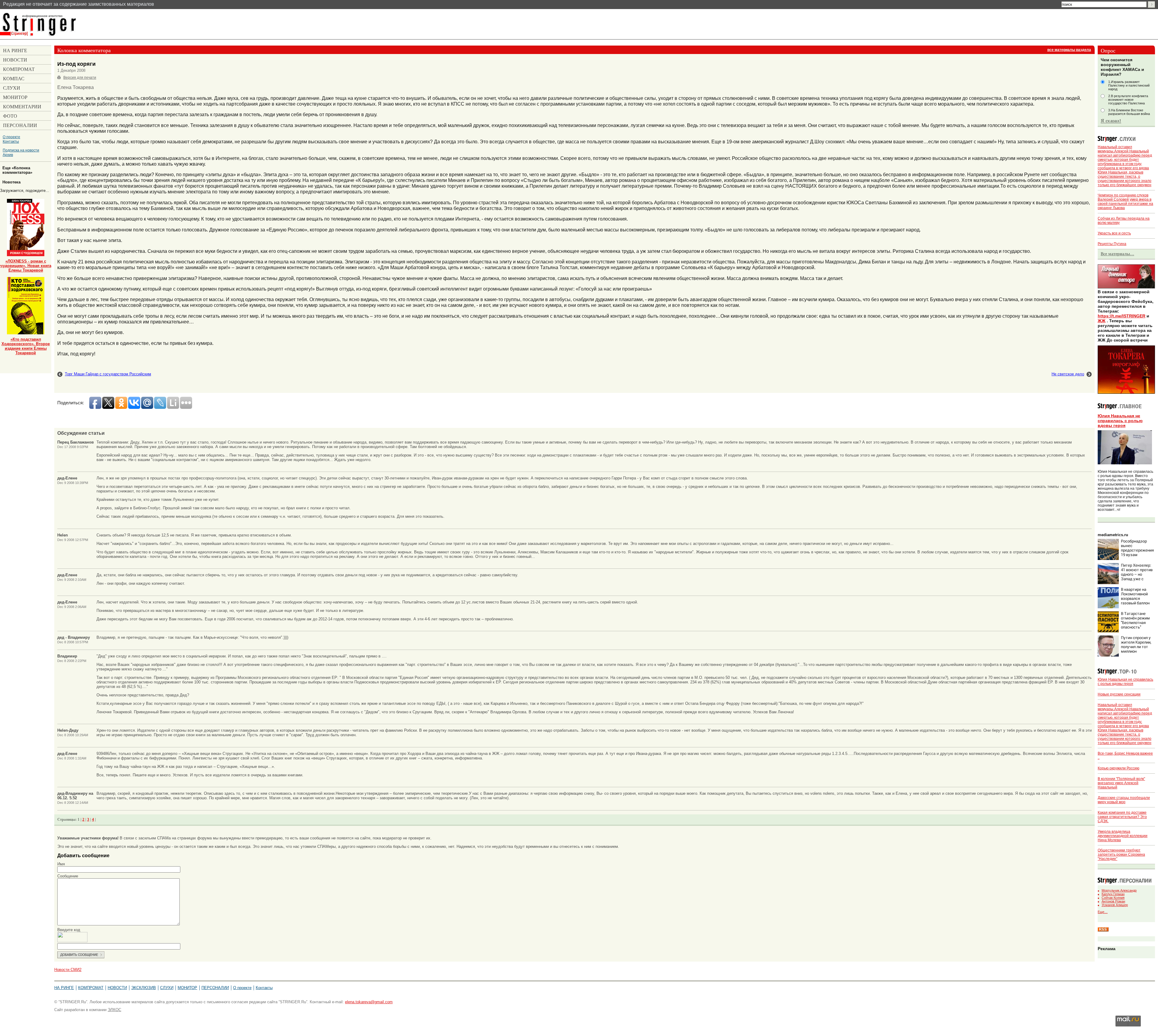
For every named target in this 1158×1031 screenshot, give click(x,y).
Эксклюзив (143, 987)
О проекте (11, 137)
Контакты (11, 141)
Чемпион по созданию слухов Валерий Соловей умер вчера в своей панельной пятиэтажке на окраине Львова (1125, 201)
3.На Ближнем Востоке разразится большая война (1129, 112)
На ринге (64, 987)
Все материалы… (1117, 253)
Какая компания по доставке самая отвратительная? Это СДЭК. (1122, 816)
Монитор (187, 987)
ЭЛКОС (114, 1009)
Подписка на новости (21, 150)
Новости (117, 987)
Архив (8, 155)
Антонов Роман (1113, 901)
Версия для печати (79, 77)
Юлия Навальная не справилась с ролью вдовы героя (1120, 420)
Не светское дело (1068, 374)
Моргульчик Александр (1119, 890)
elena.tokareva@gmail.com (369, 1002)
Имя (61, 864)
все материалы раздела (1069, 50)
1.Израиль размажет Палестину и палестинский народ (1129, 85)
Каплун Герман (1113, 894)
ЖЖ (1102, 320)
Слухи (166, 987)
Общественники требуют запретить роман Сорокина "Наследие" (1121, 854)
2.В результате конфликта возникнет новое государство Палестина (1128, 99)
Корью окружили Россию (1118, 768)
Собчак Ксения (1113, 897)
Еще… (1103, 912)
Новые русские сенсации (1119, 694)
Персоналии (215, 987)
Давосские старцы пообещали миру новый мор (1124, 800)
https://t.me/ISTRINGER (1121, 315)
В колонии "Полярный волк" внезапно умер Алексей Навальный (1121, 783)
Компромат (90, 987)
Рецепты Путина (1112, 244)
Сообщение (67, 876)
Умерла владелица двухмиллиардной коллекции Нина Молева (1122, 835)
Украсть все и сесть (1114, 233)
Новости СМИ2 (67, 969)
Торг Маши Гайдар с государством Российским (108, 374)
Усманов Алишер (1115, 905)
